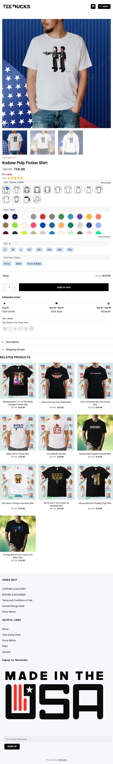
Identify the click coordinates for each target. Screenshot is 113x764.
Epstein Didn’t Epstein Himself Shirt (95, 454)
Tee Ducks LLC (8, 157)
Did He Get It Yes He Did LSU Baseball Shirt (56, 504)
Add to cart (63, 287)
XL (29, 249)
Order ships (56, 311)
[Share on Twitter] (15, 328)
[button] (104, 6)
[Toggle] (3, 342)
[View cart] (93, 6)
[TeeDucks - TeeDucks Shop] (17, 6)
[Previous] (8, 73)
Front (7, 263)
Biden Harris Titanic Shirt (18, 454)
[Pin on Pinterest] (26, 328)
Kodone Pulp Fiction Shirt (17, 322)
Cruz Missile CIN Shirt (56, 454)
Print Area (12, 257)
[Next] (105, 73)
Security (6, 652)
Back (18, 263)
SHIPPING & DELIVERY (14, 589)
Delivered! (106, 311)
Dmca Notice (9, 611)
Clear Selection (104, 236)
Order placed (8, 311)
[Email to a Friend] (20, 328)
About (5, 629)
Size (7, 243)
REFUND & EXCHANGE (14, 594)
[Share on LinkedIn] (31, 328)
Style (14, 182)
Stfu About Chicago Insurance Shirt (18, 503)
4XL (60, 249)
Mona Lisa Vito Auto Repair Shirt (56, 402)
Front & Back (34, 263)
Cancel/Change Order (13, 606)
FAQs (5, 646)
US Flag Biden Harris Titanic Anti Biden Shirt (18, 556)
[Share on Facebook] (10, 328)
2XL (39, 249)
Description (12, 342)
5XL (70, 249)
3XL (49, 249)
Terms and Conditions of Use (17, 600)
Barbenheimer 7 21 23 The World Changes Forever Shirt (18, 403)
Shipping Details (15, 349)
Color (9, 209)
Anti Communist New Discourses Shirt (95, 403)
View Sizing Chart (11, 634)
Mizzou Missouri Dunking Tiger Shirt (95, 503)
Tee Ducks (62, 760)
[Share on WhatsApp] (5, 328)
